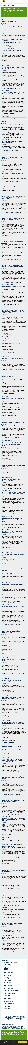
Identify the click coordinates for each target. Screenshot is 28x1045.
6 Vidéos (5, 352)
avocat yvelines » (6, 604)
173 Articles (11, 282)
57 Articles (12, 192)
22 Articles (11, 933)
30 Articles (11, 564)
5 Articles (11, 370)
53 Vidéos (6, 42)
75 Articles (12, 212)
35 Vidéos (6, 113)
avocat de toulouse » (7, 935)
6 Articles (11, 794)
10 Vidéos (6, 304)
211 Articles (12, 181)
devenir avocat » (6, 678)
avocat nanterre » (6, 744)
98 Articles (12, 169)
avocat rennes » (6, 891)
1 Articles (11, 716)
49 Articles (12, 304)
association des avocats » (8, 516)
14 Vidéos (6, 212)
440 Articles (12, 113)
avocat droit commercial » (8, 65)
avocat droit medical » (7, 308)
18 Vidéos (6, 169)
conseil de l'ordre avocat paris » (10, 171)
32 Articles (11, 352)
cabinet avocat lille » (7, 440)
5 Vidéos (5, 329)
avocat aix (6, 333)
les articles (12, 15)
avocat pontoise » (6, 816)
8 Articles (11, 548)
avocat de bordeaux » (7, 552)
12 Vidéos (6, 237)
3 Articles (11, 655)
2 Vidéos (5, 548)
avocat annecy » (6, 657)
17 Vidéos (6, 181)
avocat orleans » (6, 693)
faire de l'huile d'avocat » (8, 216)
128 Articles (11, 488)
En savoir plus (21, 1043)
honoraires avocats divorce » (9, 490)
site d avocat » (5, 29)
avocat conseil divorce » (8, 263)
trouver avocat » (6, 463)
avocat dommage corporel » (8, 284)
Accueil (3, 1031)
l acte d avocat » (6, 139)
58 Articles (11, 437)
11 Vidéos (6, 282)
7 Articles (11, 624)
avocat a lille (6, 461)
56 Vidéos (6, 61)
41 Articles (11, 814)
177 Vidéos (6, 26)
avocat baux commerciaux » (8, 418)
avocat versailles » (6, 798)
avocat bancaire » (6, 720)
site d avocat (6, 45)
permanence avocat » (7, 907)
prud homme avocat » (7, 153)
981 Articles (12, 150)
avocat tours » (5, 529)
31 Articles (11, 905)
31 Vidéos (6, 150)
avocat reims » (5, 356)
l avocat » (4, 19)
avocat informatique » (7, 773)
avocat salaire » (6, 757)
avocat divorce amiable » (8, 116)
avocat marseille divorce (8, 334)
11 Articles (11, 840)
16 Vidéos (6, 192)
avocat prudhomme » (7, 866)
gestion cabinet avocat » (8, 48)
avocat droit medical (8, 332)
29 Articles (11, 602)
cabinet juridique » (6, 921)
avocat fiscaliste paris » (8, 184)
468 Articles (12, 88)
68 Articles (12, 237)
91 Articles (12, 137)
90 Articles (11, 513)
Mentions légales (10, 1031)
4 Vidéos (5, 416)
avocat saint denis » (6, 396)
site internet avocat (7, 46)
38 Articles (11, 691)
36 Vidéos (6, 88)
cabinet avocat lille (7, 459)
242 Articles (12, 259)
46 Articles (11, 456)
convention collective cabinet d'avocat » (12, 844)
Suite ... (8, 14)
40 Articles (11, 416)
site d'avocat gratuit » (7, 372)
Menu (25, 1)
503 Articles (12, 42)
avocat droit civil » (6, 90)
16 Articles (11, 771)
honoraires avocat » (7, 477)
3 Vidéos (5, 456)
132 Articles (11, 393)
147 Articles (12, 61)
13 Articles (11, 742)
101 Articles (11, 864)
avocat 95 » (4, 627)
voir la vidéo (4, 23)
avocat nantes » (6, 582)
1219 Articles (13, 26)
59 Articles (11, 527)
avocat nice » (5, 336)
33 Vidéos (6, 137)
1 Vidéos (5, 624)
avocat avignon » (6, 566)
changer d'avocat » (6, 239)
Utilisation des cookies (13, 1032)
